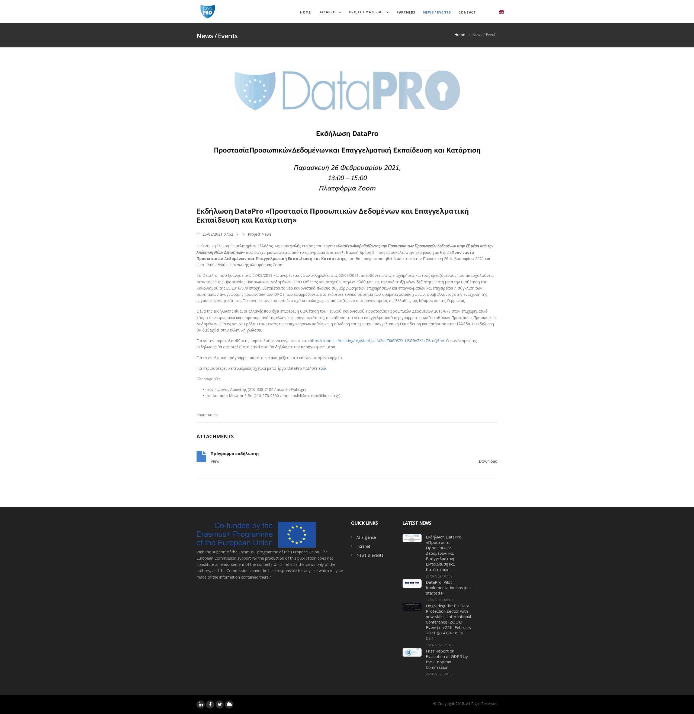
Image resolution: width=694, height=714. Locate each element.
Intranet (363, 546)
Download (488, 461)
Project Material (366, 11)
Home (305, 12)
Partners (406, 12)
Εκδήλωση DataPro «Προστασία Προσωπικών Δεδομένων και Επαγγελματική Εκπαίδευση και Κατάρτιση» (443, 553)
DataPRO (328, 11)
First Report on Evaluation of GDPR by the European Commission (447, 659)
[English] (501, 12)
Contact (467, 12)
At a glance (366, 537)
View (215, 461)
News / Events (437, 12)
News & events (369, 555)
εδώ (322, 368)
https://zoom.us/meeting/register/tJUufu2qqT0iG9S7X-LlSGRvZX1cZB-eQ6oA (377, 340)
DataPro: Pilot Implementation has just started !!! (448, 587)
